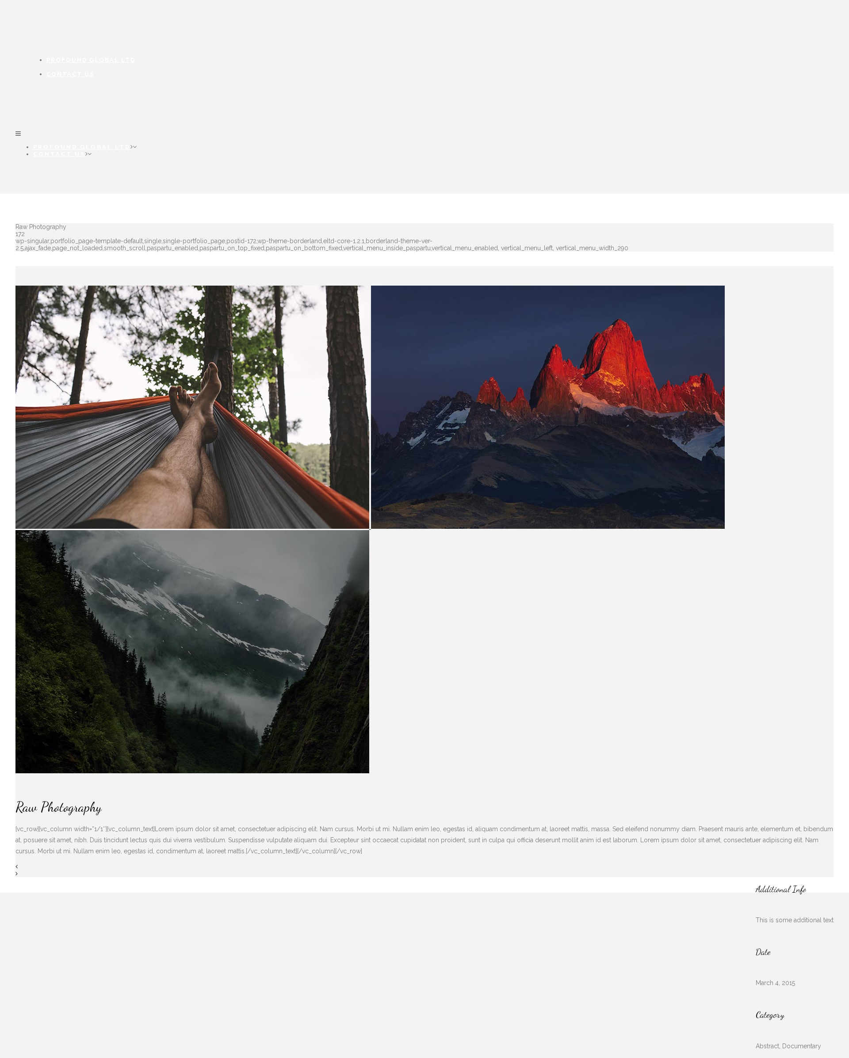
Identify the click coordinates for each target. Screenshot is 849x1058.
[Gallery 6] (192, 771)
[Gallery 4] (193, 526)
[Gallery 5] (548, 526)
